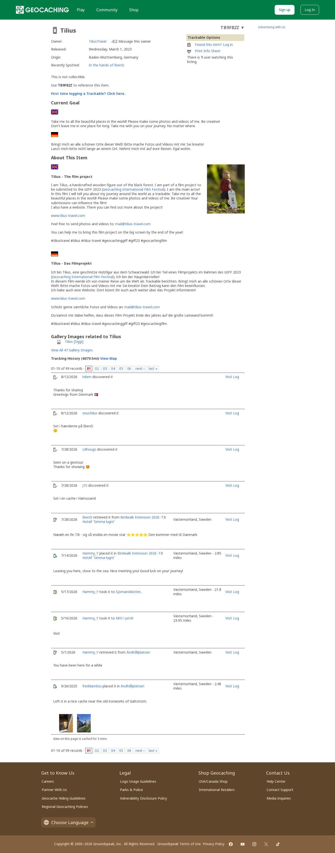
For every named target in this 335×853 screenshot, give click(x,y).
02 (97, 368)
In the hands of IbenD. (107, 65)
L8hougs (89, 449)
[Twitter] (266, 844)
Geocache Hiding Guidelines (64, 798)
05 (121, 368)
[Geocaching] (42, 10)
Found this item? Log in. (214, 44)
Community (106, 9)
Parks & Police (131, 789)
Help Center (276, 781)
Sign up (284, 9)
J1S (84, 485)
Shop (134, 9)
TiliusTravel (97, 41)
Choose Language (70, 822)
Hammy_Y (90, 553)
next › (139, 368)
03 (105, 368)
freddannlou (92, 686)
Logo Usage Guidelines (138, 781)
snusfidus (89, 413)
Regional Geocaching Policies (65, 806)
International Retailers (217, 789)
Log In (310, 9)
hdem (86, 376)
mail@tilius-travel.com (133, 224)
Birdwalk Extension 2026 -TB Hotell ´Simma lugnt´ (124, 519)
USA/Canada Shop (213, 781)
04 (113, 368)
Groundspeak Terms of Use (179, 843)
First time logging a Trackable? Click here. (88, 93)
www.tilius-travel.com (68, 215)
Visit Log (232, 376)
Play (81, 9)
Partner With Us (54, 789)
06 (129, 368)
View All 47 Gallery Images (72, 350)
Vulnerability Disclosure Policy (143, 798)
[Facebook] (231, 844)
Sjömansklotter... (129, 591)
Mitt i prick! (124, 618)
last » (153, 368)
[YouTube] (242, 844)
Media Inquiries (279, 798)
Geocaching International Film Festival (133, 189)
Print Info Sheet (207, 51)
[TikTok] (278, 844)
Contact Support (280, 789)
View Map (108, 358)
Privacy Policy (213, 843)
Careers (48, 781)
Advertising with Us (271, 27)
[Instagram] (254, 844)
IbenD (87, 517)
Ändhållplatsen (138, 652)
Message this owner (134, 41)
